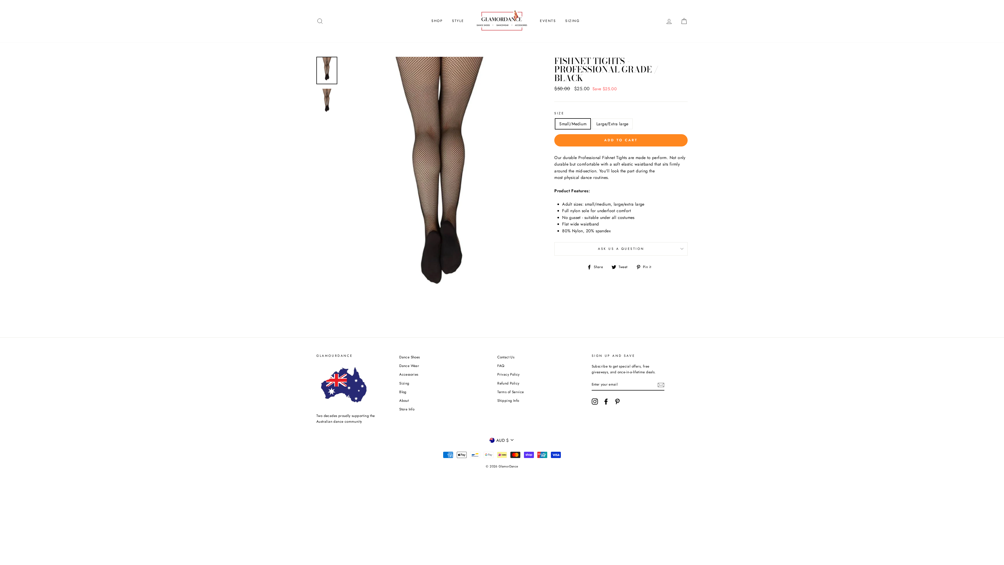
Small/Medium (572, 124)
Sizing (572, 20)
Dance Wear (409, 365)
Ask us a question (621, 248)
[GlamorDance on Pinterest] (617, 401)
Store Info (406, 409)
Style (458, 20)
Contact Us (505, 357)
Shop (437, 20)
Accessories (408, 374)
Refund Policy (508, 383)
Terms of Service (510, 391)
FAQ (500, 365)
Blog (403, 391)
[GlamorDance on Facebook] (606, 401)
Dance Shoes (409, 357)
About (404, 400)
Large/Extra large (612, 124)
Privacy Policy (508, 374)
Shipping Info (508, 400)
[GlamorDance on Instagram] (595, 401)
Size (559, 113)
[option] (439, 187)
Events (548, 20)
